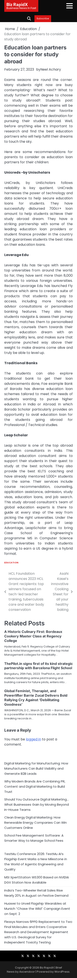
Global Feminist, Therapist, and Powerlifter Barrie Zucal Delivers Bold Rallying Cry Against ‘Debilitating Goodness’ (35, 698)
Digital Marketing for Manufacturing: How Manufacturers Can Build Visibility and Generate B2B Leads (36, 768)
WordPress (62, 971)
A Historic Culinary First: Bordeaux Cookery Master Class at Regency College (33, 636)
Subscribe (43, 18)
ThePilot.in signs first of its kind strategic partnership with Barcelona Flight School (38, 665)
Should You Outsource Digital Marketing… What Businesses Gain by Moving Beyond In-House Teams (36, 804)
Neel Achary (50, 69)
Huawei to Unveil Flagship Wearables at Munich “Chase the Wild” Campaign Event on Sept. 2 (37, 908)
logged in (33, 739)
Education (11, 562)
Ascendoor (27, 971)
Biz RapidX (17, 4)
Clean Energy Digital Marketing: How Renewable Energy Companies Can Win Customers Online (35, 822)
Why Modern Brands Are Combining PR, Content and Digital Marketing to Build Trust (34, 786)
